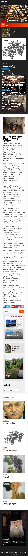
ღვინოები (9, 371)
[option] (14, 32)
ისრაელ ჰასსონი (9, 423)
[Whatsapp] (10, 306)
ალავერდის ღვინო (12, 335)
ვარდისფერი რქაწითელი (10, 375)
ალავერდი (7, 542)
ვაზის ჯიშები (5, 63)
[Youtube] (13, 306)
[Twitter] (7, 306)
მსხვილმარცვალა (10, 20)
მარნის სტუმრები (6, 420)
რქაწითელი (15, 31)
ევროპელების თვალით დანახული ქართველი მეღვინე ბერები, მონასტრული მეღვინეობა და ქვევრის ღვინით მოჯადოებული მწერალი (13, 100)
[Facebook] (4, 306)
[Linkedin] (16, 306)
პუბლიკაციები (6, 68)
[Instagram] (19, 306)
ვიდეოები (6, 539)
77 (5, 544)
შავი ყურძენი (8, 477)
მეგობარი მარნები (15, 346)
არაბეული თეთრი (10, 504)
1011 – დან (14, 10)
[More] (22, 306)
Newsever (22, 552)
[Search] (25, 24)
